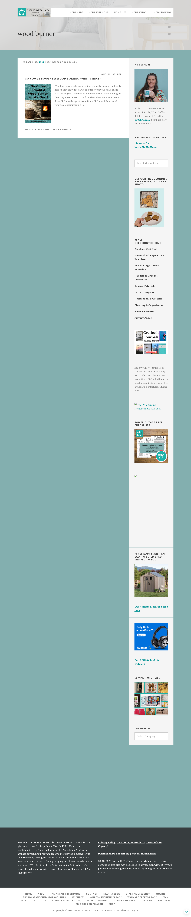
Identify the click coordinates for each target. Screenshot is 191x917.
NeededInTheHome (34, 12)
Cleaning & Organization (149, 305)
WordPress (123, 910)
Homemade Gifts (144, 311)
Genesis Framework (104, 910)
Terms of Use (154, 842)
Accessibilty (137, 842)
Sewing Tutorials (144, 285)
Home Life (105, 74)
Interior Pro (81, 910)
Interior (116, 74)
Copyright (104, 846)
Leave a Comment (63, 129)
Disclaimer (104, 853)
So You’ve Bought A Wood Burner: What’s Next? (63, 78)
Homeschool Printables (148, 298)
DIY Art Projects (144, 292)
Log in (134, 910)
